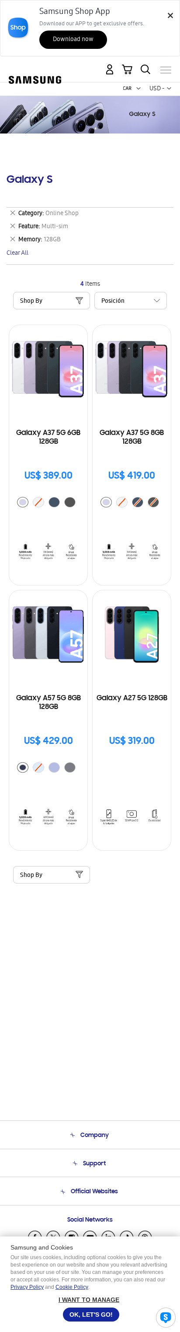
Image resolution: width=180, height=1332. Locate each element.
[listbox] (48, 503)
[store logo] (35, 66)
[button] (138, 88)
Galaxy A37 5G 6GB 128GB (48, 437)
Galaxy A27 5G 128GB (132, 698)
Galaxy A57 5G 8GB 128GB (48, 703)
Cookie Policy (71, 1287)
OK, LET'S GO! (91, 1314)
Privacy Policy (27, 1287)
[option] (22, 502)
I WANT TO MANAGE (89, 1299)
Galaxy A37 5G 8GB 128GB (132, 437)
